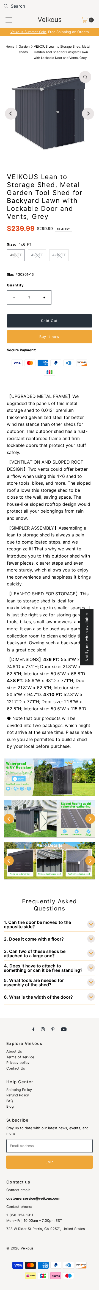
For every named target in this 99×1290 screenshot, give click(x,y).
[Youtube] (64, 1029)
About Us (14, 1051)
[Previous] (11, 114)
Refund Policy (17, 1095)
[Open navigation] (8, 20)
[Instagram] (43, 1029)
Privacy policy (17, 1063)
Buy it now (49, 337)
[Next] (88, 114)
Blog (10, 1106)
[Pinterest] (52, 1029)
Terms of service (20, 1057)
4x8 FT (37, 255)
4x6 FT (16, 255)
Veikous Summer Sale (28, 32)
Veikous (50, 20)
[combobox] (49, 6)
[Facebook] (33, 1029)
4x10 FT (59, 255)
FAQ (9, 1101)
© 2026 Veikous (20, 1248)
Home (10, 46)
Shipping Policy (19, 1090)
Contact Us (15, 1068)
